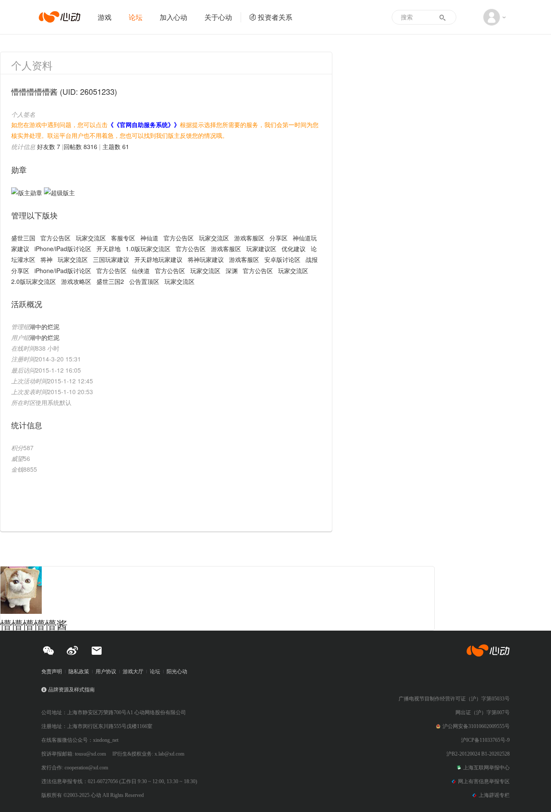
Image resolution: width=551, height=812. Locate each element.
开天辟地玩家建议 (158, 259)
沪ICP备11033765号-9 (485, 740)
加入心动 (173, 17)
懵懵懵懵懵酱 (34, 624)
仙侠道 (141, 270)
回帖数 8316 (80, 146)
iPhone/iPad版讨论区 (62, 248)
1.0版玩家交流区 (148, 248)
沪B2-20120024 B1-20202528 (478, 754)
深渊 (232, 270)
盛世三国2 (110, 281)
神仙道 (149, 237)
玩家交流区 (91, 237)
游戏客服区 (249, 237)
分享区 (278, 237)
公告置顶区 (144, 281)
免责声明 (51, 672)
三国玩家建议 (111, 259)
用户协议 (106, 672)
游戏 (104, 17)
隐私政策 (78, 672)
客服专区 (123, 237)
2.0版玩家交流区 (33, 281)
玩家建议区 (261, 248)
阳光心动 (177, 672)
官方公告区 (55, 237)
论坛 (135, 17)
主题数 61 (115, 146)
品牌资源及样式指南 (71, 690)
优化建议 (294, 248)
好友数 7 (48, 146)
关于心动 (218, 17)
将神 (46, 259)
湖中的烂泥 (44, 326)
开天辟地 (108, 248)
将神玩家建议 (206, 259)
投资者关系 (275, 17)
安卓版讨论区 (282, 259)
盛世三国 (23, 237)
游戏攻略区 (76, 281)
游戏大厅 (133, 672)
